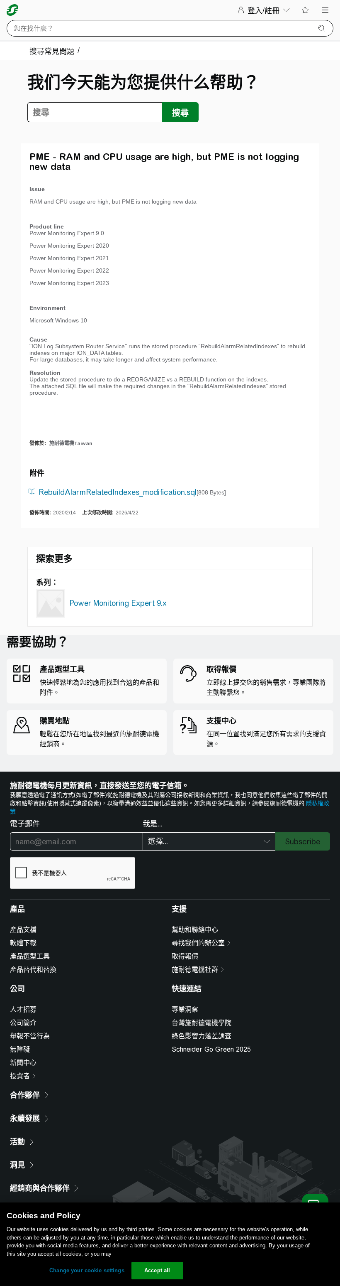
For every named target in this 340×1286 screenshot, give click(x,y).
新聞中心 (23, 1063)
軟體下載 (23, 943)
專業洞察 (185, 1009)
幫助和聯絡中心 (195, 930)
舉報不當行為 (30, 1036)
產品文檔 (23, 930)
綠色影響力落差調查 (201, 1036)
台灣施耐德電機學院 (201, 1023)
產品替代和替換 (33, 970)
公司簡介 (23, 1023)
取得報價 (185, 956)
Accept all (157, 1270)
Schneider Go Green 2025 (211, 1049)
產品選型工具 (30, 956)
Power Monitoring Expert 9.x (118, 603)
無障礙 (20, 1049)
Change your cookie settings (86, 1270)
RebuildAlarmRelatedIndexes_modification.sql (118, 492)
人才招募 (23, 1009)
